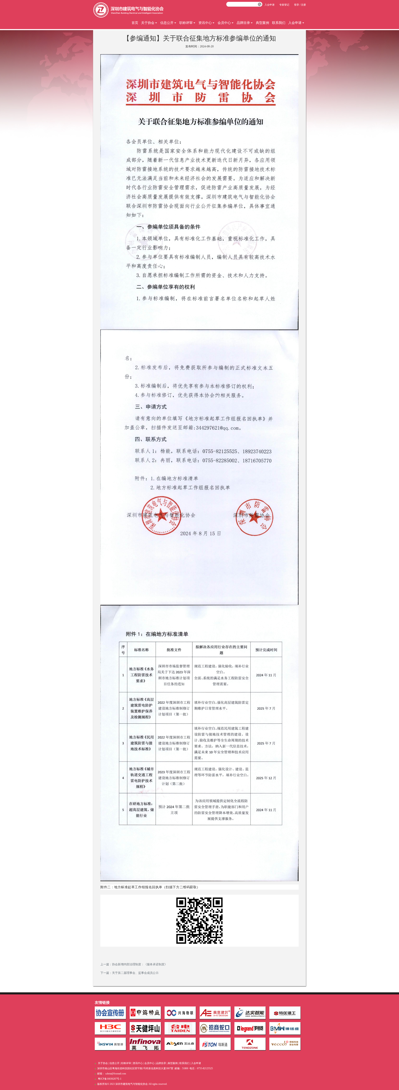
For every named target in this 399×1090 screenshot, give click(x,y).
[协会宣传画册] (110, 1012)
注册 (303, 4)
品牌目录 (243, 23)
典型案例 (262, 23)
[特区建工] (284, 1012)
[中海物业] (145, 1012)
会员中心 (224, 23)
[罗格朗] (250, 1028)
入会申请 (295, 23)
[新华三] (110, 1028)
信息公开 (167, 23)
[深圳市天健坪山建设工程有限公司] (145, 1028)
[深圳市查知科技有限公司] (284, 1044)
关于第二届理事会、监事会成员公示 (135, 972)
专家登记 (284, 4)
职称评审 (186, 23)
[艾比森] (180, 1044)
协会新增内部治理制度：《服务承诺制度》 (139, 964)
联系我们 (278, 23)
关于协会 (147, 23)
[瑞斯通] (215, 1044)
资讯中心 (205, 23)
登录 (296, 4)
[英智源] (110, 1044)
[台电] (180, 1028)
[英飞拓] (145, 1044)
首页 (135, 23)
